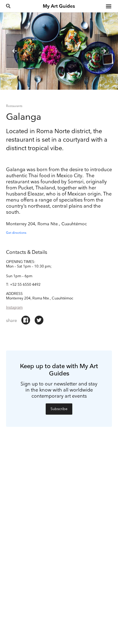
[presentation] (14, 51)
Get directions (16, 233)
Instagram (14, 307)
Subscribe (59, 409)
